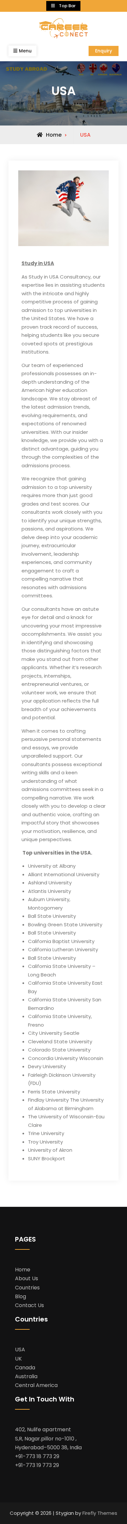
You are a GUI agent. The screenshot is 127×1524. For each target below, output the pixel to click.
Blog (20, 1296)
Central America (36, 1385)
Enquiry (103, 51)
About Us (26, 1278)
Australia (26, 1376)
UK (18, 1358)
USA (20, 1349)
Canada (25, 1367)
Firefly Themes (99, 1513)
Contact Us (29, 1305)
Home (22, 1269)
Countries (27, 1287)
